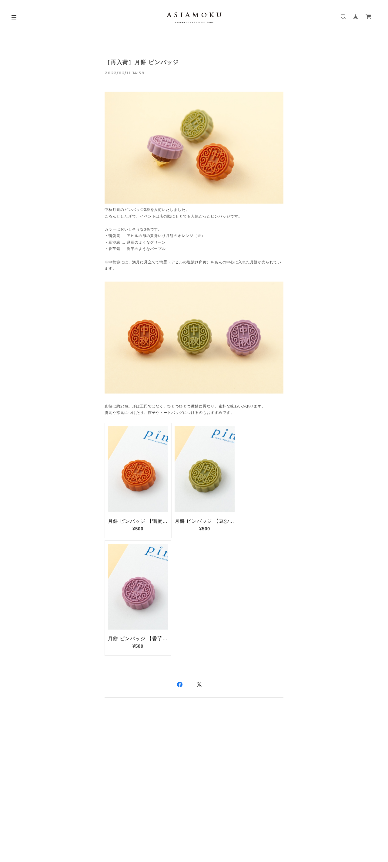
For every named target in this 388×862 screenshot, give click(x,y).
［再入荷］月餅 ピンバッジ (142, 62)
